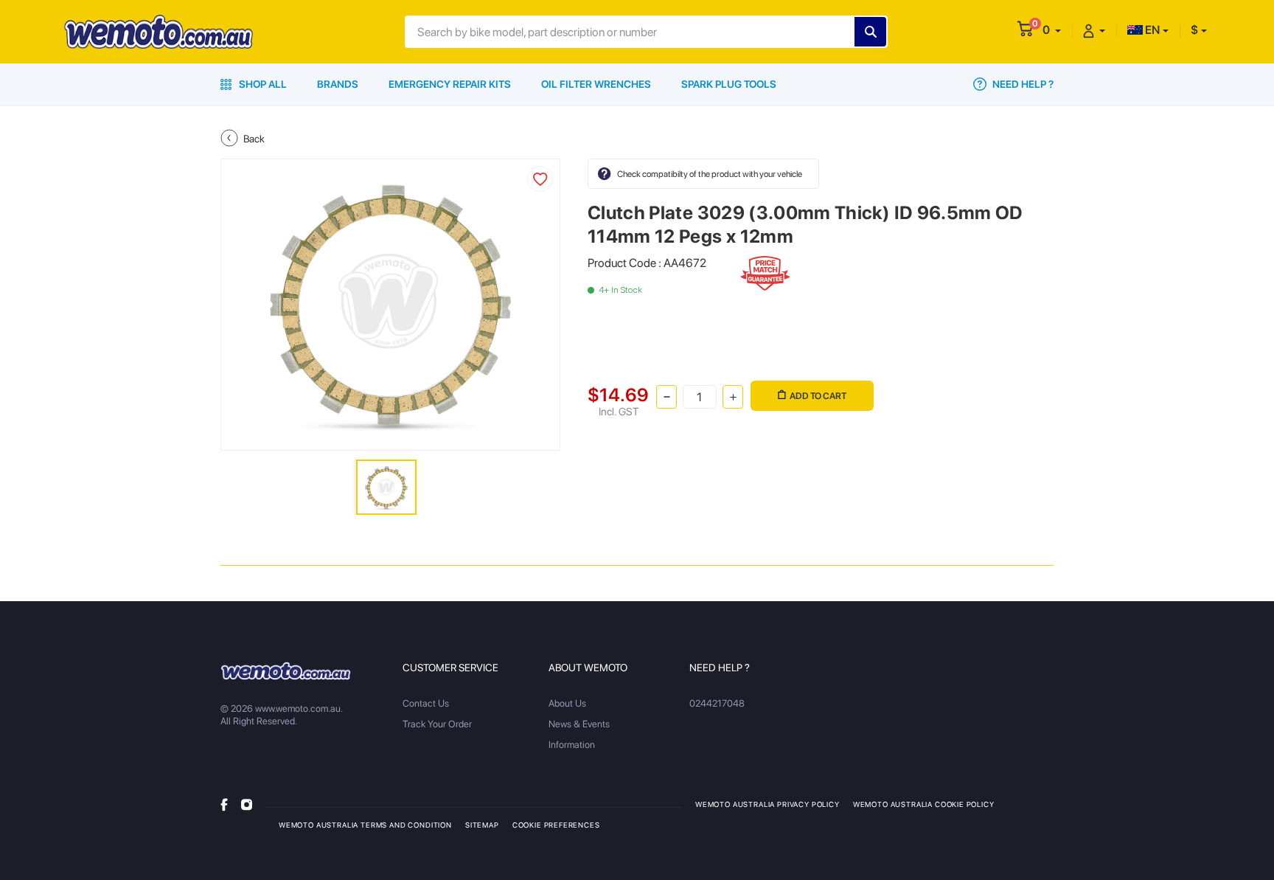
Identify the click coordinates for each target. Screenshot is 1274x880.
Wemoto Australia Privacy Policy (767, 804)
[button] (1051, 30)
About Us (567, 703)
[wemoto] (285, 670)
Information (572, 744)
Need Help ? (1022, 84)
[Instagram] (246, 803)
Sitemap (482, 824)
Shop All (262, 84)
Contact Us (426, 703)
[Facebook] (224, 803)
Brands (337, 84)
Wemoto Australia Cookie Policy (924, 804)
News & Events (579, 724)
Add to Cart (818, 395)
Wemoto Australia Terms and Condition (365, 824)
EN (1151, 30)
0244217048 (717, 703)
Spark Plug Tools (728, 84)
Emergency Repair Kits (450, 84)
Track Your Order (437, 724)
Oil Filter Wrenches (596, 84)
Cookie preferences (556, 824)
